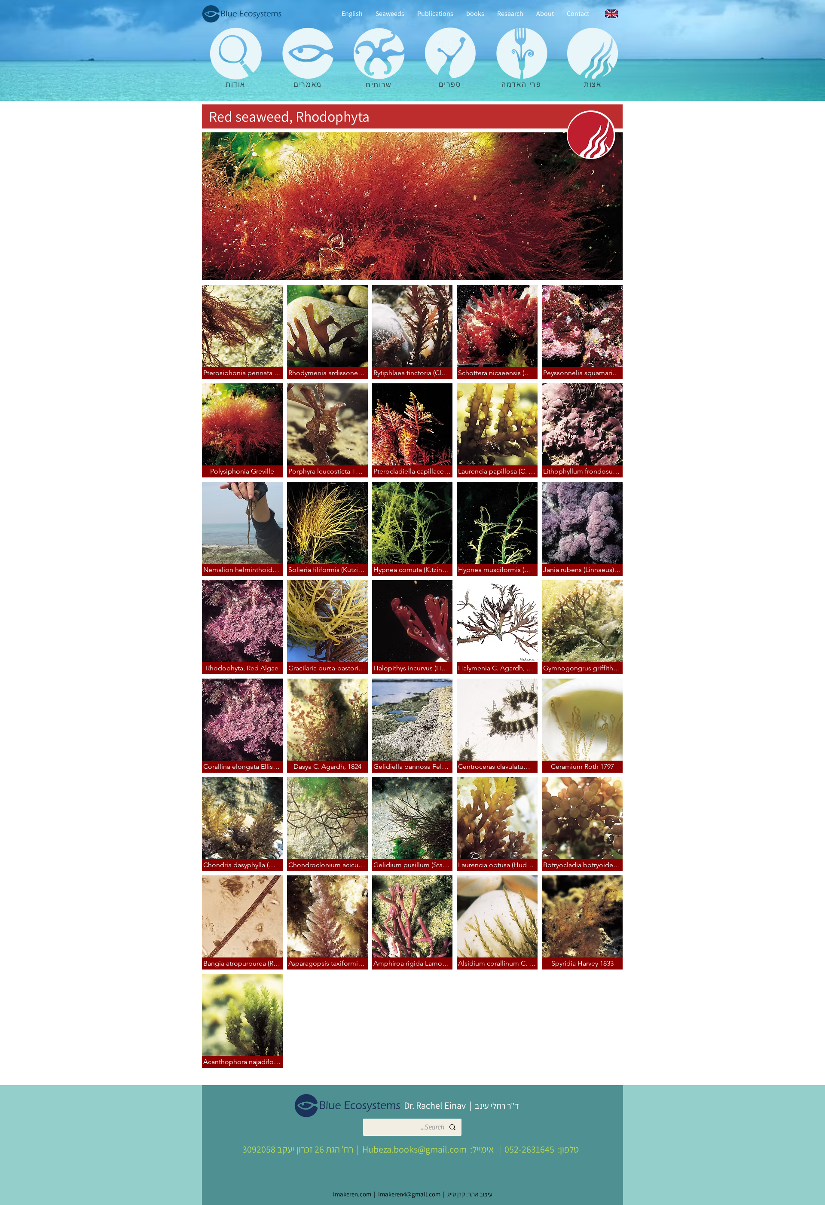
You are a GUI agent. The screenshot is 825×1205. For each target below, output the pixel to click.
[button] (242, 332)
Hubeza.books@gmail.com (414, 1149)
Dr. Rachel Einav (435, 1105)
